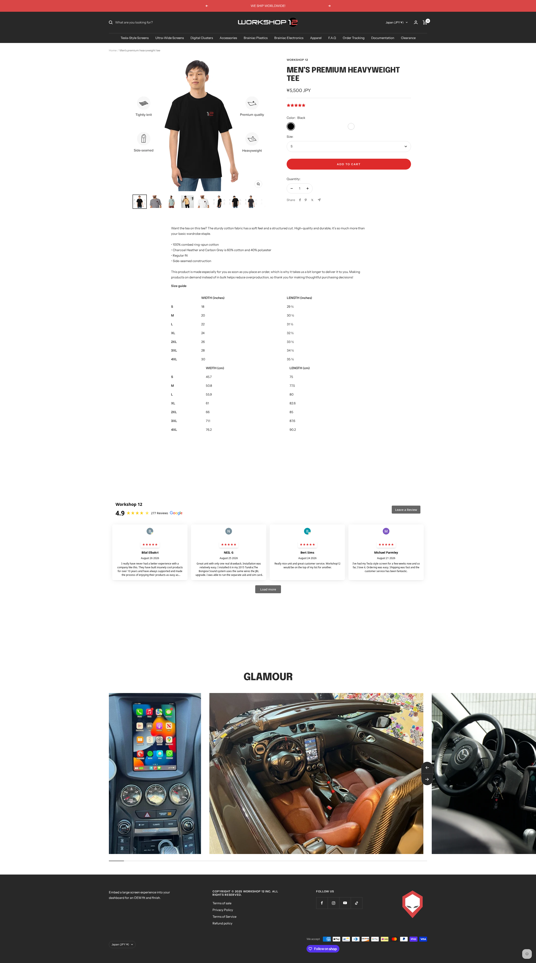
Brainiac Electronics (288, 38)
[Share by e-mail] (319, 200)
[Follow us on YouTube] (345, 903)
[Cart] (425, 22)
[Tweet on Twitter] (312, 200)
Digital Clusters (202, 38)
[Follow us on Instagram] (333, 903)
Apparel (316, 38)
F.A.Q (332, 38)
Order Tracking (354, 38)
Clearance (408, 38)
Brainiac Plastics (256, 38)
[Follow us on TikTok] (356, 903)
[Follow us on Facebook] (322, 903)
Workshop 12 (297, 59)
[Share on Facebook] (300, 200)
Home (113, 50)
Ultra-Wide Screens (169, 38)
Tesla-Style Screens (135, 38)
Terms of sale (222, 903)
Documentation (382, 38)
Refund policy (222, 923)
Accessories (228, 38)
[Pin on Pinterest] (306, 200)
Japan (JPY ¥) (395, 22)
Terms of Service (224, 917)
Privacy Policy (223, 910)
